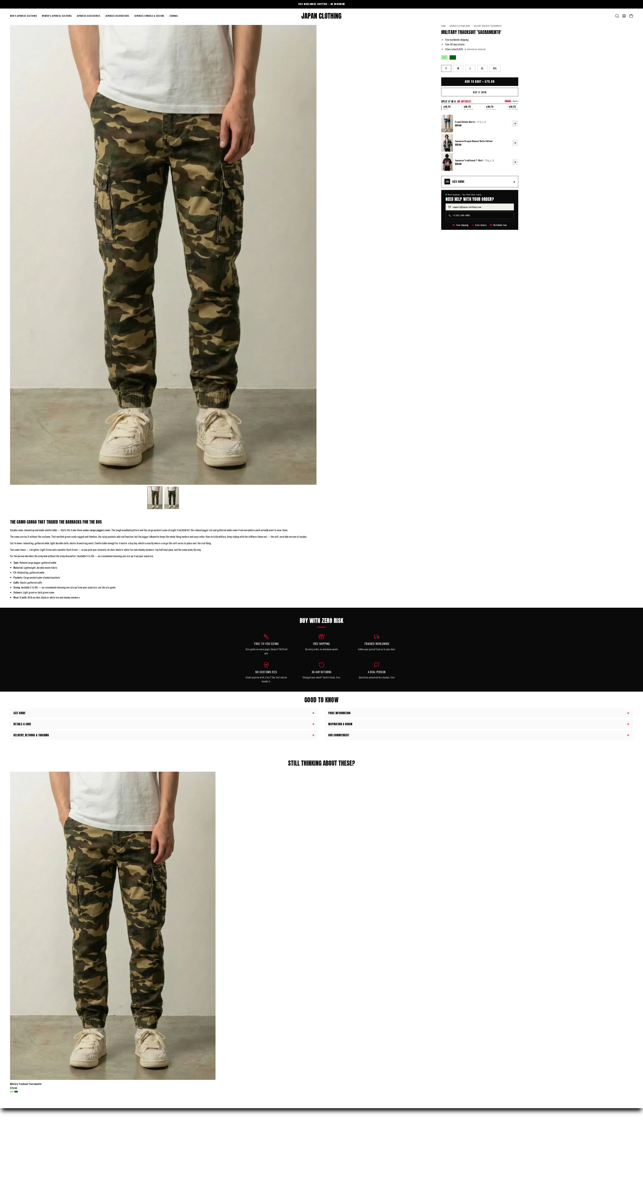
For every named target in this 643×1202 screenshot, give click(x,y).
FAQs (169, 1149)
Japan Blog (330, 1149)
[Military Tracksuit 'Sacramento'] (154, 497)
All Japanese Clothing (21, 1166)
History (329, 1131)
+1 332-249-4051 (461, 215)
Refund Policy (174, 1143)
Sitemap (329, 1160)
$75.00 (13, 1088)
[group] (321, 4)
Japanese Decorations (20, 1155)
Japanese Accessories (20, 1149)
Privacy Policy (174, 1160)
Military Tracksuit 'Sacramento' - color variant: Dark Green (16, 1091)
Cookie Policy (174, 1178)
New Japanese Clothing (21, 1131)
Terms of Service (176, 1166)
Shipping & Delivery (177, 1131)
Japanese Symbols (19, 1160)
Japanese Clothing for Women (25, 1143)
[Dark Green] (453, 57)
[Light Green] (444, 57)
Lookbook (329, 1143)
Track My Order (175, 1137)
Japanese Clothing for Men (23, 1137)
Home (443, 26)
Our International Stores (338, 1137)
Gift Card (329, 1155)
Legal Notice (173, 1172)
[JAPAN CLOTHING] (321, 16)
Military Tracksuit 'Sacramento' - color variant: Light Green (11, 1091)
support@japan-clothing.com (466, 206)
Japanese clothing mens (460, 26)
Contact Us (173, 1155)
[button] (23, 16)
